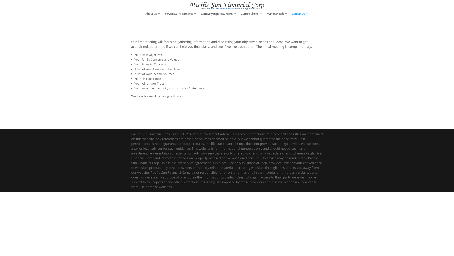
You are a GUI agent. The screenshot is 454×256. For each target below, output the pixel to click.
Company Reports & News (216, 14)
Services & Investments (179, 14)
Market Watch (275, 14)
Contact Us (298, 14)
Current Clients (249, 14)
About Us (151, 14)
